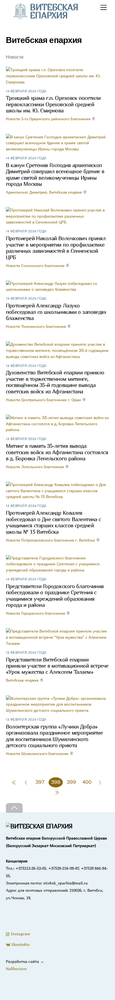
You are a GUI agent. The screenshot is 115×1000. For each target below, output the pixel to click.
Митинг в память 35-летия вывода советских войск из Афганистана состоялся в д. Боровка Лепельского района (57, 452)
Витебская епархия (65, 192)
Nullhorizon (16, 968)
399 (71, 782)
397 (40, 782)
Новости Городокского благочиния (35, 613)
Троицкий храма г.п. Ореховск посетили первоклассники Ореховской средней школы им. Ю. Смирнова (53, 104)
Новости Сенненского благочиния (35, 265)
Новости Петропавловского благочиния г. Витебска (50, 540)
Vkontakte (20, 944)
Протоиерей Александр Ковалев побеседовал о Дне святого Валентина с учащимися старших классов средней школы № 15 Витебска (53, 522)
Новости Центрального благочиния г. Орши (43, 400)
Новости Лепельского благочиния (35, 467)
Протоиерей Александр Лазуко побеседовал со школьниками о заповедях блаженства (56, 311)
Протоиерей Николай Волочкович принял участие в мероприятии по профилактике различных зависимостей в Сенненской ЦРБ (56, 247)
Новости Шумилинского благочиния (37, 753)
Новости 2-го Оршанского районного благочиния (48, 119)
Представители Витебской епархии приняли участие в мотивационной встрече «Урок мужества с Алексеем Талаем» (57, 666)
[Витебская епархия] (39, 826)
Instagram (20, 933)
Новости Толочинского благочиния (36, 326)
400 (87, 782)
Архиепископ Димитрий (26, 192)
